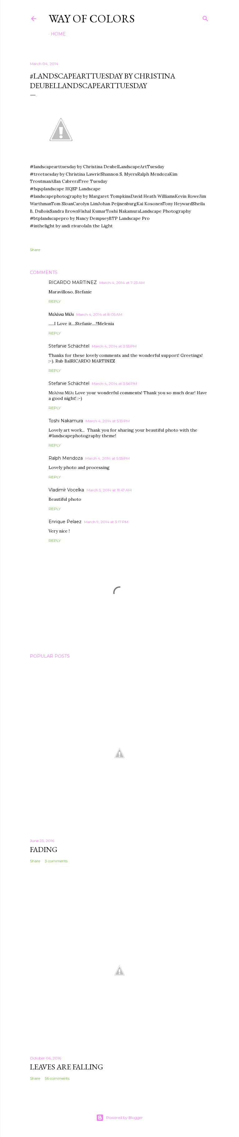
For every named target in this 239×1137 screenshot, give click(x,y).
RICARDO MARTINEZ (73, 282)
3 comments (56, 861)
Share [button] (35, 249)
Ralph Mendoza (66, 458)
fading (43, 849)
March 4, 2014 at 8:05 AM (99, 314)
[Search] (205, 17)
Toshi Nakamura (66, 421)
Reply (55, 301)
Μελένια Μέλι (61, 314)
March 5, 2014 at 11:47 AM (109, 490)
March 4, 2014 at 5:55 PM (107, 458)
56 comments (57, 1078)
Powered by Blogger (124, 1117)
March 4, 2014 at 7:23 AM (122, 282)
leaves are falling (66, 1067)
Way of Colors (92, 18)
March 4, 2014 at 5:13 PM (108, 421)
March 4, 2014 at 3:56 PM (114, 383)
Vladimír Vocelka (66, 490)
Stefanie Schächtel (69, 346)
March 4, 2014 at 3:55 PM (114, 346)
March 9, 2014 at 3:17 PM (106, 521)
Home (58, 34)
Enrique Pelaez (65, 521)
